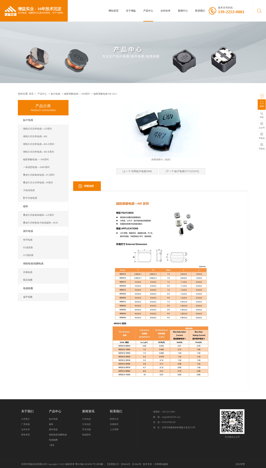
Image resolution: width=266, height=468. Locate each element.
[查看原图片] (157, 159)
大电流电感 (29, 190)
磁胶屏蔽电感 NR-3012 (105, 94)
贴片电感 (55, 94)
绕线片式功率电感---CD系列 (37, 128)
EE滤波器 (28, 247)
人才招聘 (114, 429)
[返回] (167, 159)
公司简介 (25, 419)
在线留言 (114, 424)
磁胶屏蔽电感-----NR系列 (77, 94)
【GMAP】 (136, 464)
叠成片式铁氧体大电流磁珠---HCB (40, 222)
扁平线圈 (27, 297)
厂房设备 (25, 424)
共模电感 (27, 272)
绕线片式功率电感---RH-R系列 (38, 152)
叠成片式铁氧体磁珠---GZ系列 (38, 215)
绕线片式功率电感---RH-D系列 (38, 144)
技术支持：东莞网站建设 (155, 464)
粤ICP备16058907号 (85, 464)
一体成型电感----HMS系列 (36, 167)
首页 (31, 94)
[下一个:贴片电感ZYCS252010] (182, 171)
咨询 (262, 106)
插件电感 (28, 231)
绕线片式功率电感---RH (35, 136)
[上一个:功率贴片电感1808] (137, 171)
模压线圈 (27, 280)
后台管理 (240, 464)
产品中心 (42, 94)
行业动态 (86, 424)
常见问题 (86, 429)
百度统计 (113, 464)
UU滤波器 (28, 255)
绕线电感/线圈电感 (33, 263)
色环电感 (27, 240)
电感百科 (86, 435)
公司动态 (86, 419)
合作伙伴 (25, 429)
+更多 (51, 445)
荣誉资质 (25, 435)
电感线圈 (28, 288)
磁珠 (25, 206)
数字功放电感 (30, 198)
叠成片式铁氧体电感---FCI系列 (38, 175)
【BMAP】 (125, 464)
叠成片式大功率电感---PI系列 (38, 182)
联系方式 (114, 419)
